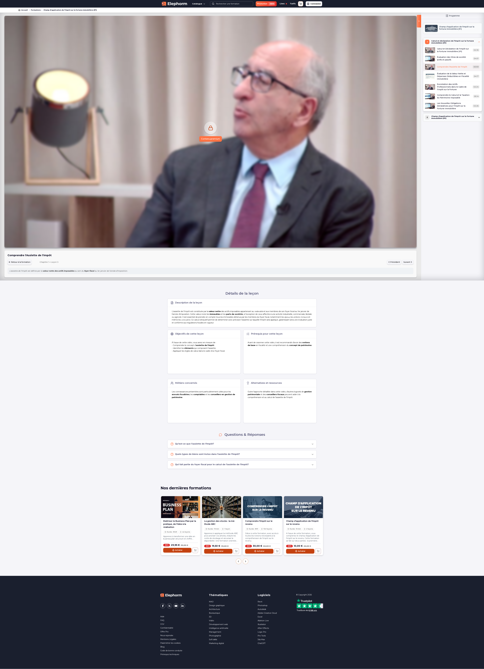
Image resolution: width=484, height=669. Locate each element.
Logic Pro (262, 632)
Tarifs (293, 4)
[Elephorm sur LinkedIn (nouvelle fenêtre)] (182, 605)
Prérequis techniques (169, 654)
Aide (162, 616)
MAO (211, 602)
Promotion (265, 4)
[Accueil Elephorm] (171, 595)
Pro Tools (262, 636)
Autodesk (262, 609)
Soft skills (213, 639)
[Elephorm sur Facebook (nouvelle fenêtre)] (162, 605)
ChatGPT (261, 643)
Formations (36, 10)
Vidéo (211, 620)
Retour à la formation (20, 262)
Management (215, 632)
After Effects (263, 628)
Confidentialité (166, 628)
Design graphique (217, 605)
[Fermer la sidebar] (419, 21)
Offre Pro (164, 632)
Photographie (215, 636)
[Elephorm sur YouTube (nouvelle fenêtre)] (175, 605)
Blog (162, 647)
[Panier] (300, 3)
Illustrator (262, 624)
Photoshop (262, 605)
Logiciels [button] (264, 595)
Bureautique (214, 613)
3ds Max (261, 639)
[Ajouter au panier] (195, 550)
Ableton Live (263, 620)
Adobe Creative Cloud (267, 613)
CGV (162, 624)
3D (210, 617)
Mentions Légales (168, 639)
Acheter (179, 550)
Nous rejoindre (166, 635)
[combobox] (231, 3)
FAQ (162, 620)
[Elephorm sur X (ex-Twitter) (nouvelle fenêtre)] (169, 605)
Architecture (214, 609)
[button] (238, 561)
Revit (260, 602)
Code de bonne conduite (171, 650)
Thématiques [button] (218, 595)
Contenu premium (210, 139)
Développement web (218, 624)
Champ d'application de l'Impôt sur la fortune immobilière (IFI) (70, 10)
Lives (282, 4)
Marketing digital (216, 643)
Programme (454, 16)
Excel (260, 617)
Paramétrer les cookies (170, 643)
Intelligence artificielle (218, 628)
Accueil (24, 10)
